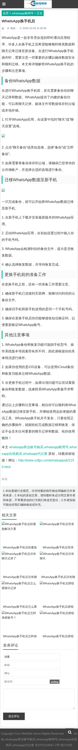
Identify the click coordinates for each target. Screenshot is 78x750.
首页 (6, 13)
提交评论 (14, 716)
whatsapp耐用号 (22, 13)
